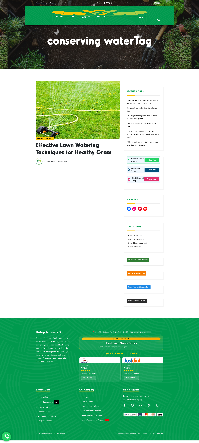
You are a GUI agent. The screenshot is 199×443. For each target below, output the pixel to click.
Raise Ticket (43, 397)
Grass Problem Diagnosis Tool (138, 287)
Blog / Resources (45, 421)
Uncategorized (133, 247)
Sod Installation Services (92, 415)
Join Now (153, 160)
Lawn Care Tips (134, 239)
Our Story (86, 397)
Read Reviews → (88, 377)
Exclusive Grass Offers (121, 343)
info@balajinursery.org (132, 400)
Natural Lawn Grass (135, 243)
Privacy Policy (44, 407)
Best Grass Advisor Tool (136, 273)
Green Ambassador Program (93, 420)
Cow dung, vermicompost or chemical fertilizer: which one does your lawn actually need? (143, 134)
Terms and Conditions (47, 416)
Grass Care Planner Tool (136, 301)
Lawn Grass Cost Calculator (138, 260)
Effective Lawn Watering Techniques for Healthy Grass (74, 170)
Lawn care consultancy (91, 406)
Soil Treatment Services (91, 411)
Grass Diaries (133, 236)
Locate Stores (87, 402)
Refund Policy (44, 412)
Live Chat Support (45, 402)
